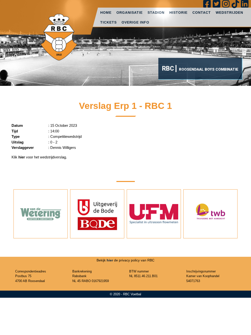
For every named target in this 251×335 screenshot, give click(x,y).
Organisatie (129, 12)
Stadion (156, 12)
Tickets (108, 22)
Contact (201, 12)
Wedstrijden (229, 12)
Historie (178, 12)
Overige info (135, 22)
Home (106, 12)
